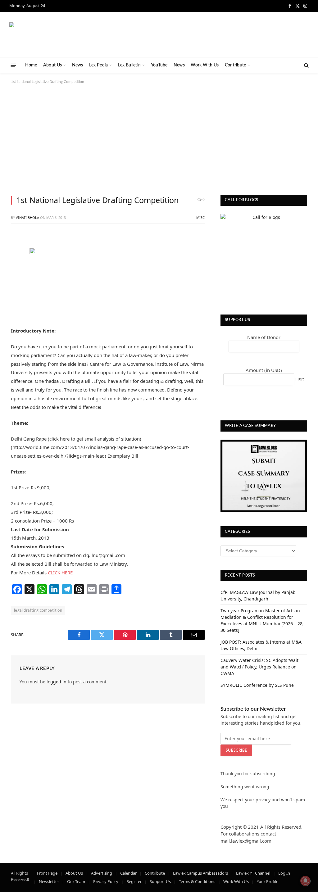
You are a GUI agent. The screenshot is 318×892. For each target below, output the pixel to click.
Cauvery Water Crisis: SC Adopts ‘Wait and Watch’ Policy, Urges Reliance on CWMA (259, 666)
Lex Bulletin (129, 65)
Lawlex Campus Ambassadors (200, 873)
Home (31, 65)
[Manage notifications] (305, 881)
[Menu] (13, 65)
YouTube (159, 65)
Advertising (101, 873)
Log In (284, 873)
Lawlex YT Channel (253, 873)
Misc (200, 217)
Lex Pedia (98, 65)
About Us (52, 65)
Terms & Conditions (197, 881)
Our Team (76, 881)
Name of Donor (263, 337)
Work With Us (205, 65)
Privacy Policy (105, 881)
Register (134, 881)
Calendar (128, 873)
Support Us (160, 881)
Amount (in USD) (264, 370)
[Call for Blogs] (263, 257)
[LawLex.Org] (48, 34)
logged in (56, 682)
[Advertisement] (159, 138)
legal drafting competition (38, 611)
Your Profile (267, 881)
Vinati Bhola (27, 217)
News (77, 65)
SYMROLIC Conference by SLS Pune (257, 685)
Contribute (235, 65)
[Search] (306, 65)
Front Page (47, 873)
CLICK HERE (60, 572)
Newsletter (49, 881)
